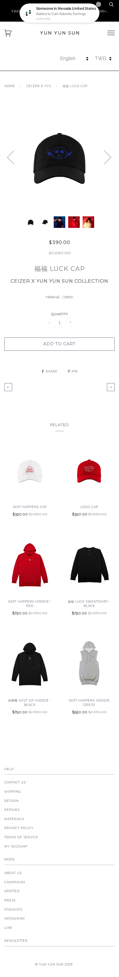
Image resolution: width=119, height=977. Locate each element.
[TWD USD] (103, 61)
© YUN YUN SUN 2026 (54, 964)
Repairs (12, 810)
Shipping (12, 792)
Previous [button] (14, 157)
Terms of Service (21, 837)
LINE (8, 928)
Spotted (12, 891)
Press (10, 900)
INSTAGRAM (14, 918)
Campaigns (14, 882)
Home (9, 86)
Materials (14, 819)
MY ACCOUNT (15, 846)
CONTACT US (15, 782)
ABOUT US (13, 873)
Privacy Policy (19, 828)
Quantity (59, 314)
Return (11, 801)
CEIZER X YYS (39, 86)
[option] (59, 157)
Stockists (13, 910)
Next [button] (104, 157)
